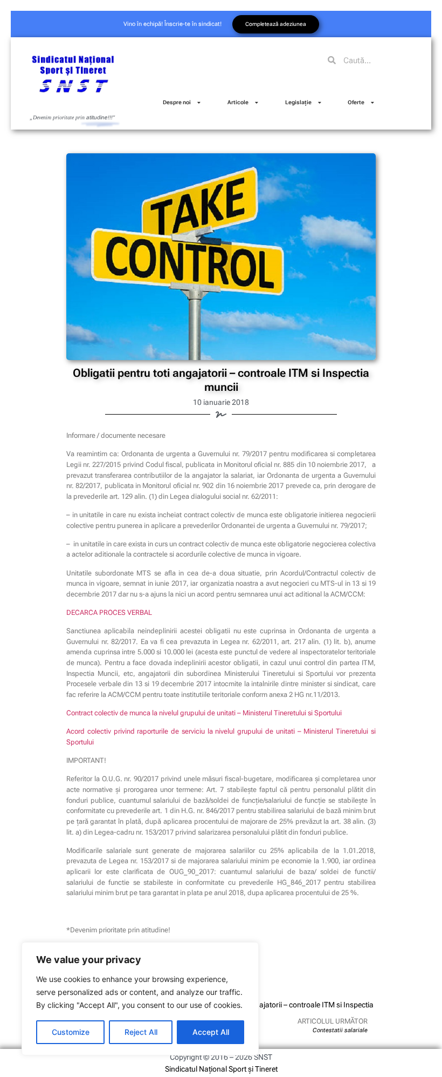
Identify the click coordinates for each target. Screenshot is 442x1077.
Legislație (298, 102)
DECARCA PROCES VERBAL (109, 612)
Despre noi (177, 102)
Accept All (210, 1032)
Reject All (141, 1032)
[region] (140, 998)
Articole (237, 102)
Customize (70, 1032)
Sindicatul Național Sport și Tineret (221, 1069)
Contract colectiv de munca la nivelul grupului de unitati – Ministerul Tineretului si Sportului (204, 713)
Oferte (356, 102)
